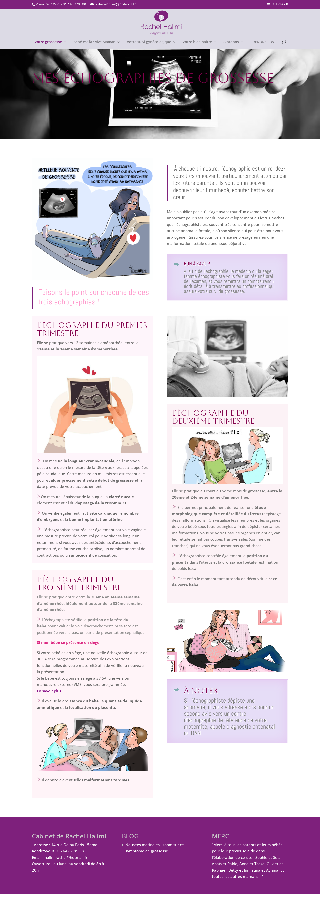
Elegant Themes (65, 900)
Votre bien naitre (197, 42)
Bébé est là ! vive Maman (95, 42)
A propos (231, 42)
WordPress (118, 900)
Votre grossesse (48, 42)
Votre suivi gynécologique (149, 42)
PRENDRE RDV (262, 42)
